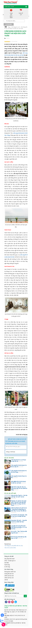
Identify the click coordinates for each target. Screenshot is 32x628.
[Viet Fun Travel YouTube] (12, 601)
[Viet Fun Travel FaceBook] (5, 601)
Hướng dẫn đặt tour (9, 573)
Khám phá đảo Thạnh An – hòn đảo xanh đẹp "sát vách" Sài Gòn (19, 496)
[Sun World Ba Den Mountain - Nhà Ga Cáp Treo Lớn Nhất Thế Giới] (7, 516)
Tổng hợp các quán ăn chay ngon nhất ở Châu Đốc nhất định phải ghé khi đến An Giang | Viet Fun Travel (18, 503)
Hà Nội (14, 547)
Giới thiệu (6, 562)
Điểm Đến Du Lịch (18, 545)
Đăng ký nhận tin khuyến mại (11, 593)
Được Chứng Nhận (9, 582)
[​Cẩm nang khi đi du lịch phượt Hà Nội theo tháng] (7, 472)
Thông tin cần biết (9, 556)
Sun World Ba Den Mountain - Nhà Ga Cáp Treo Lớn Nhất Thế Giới (19, 515)
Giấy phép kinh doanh (9, 558)
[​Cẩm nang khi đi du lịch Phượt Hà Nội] (7, 477)
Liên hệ (6, 579)
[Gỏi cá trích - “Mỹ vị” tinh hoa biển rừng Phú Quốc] (7, 533)
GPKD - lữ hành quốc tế (9, 560)
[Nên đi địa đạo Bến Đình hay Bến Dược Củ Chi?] (7, 538)
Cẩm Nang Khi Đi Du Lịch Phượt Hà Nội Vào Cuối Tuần (15, 27)
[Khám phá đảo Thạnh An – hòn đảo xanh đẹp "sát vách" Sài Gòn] (7, 497)
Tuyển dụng (7, 564)
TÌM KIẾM (9, 24)
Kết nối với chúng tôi (9, 599)
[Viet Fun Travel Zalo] (15, 601)
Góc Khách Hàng (8, 569)
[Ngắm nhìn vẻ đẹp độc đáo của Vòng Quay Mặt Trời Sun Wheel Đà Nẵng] (7, 488)
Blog (9, 27)
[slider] (7, 41)
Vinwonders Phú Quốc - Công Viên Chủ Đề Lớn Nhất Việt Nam (19, 521)
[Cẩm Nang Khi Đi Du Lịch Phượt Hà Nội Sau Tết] (7, 461)
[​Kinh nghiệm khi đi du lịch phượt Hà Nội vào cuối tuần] (7, 483)
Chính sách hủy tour (9, 577)
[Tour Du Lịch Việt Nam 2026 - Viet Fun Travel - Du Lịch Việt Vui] (11, 2)
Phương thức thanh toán (10, 571)
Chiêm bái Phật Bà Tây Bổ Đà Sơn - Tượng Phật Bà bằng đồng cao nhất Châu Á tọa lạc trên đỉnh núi (19, 509)
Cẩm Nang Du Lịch (15, 27)
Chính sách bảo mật (9, 575)
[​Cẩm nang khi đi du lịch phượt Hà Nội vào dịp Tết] (7, 466)
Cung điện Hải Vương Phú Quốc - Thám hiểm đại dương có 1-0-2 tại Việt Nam (19, 527)
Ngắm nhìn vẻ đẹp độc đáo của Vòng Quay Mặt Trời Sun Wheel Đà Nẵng (19, 488)
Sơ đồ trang (7, 566)
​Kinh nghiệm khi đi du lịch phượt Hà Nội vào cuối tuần (18, 482)
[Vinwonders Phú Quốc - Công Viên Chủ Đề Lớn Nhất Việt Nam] (7, 522)
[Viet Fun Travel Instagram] (9, 601)
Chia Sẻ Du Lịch (8, 547)
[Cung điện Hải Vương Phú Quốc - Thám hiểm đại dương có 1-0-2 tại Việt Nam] (7, 527)
